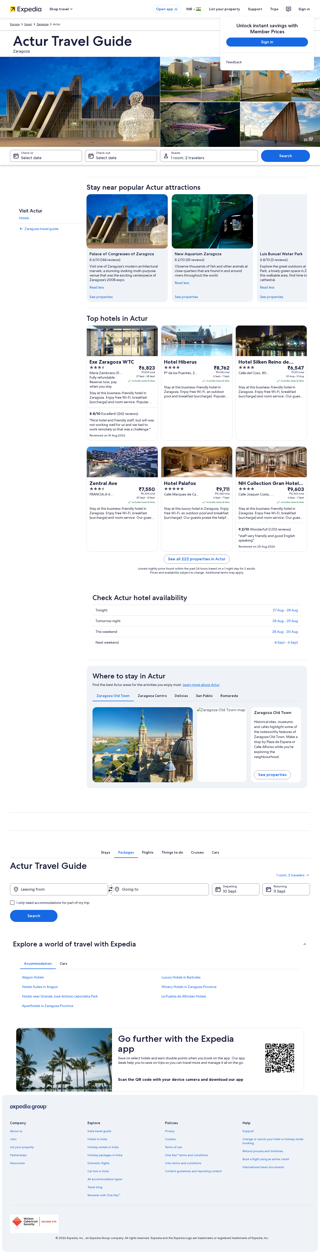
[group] (276, 738)
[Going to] (160, 889)
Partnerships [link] (18, 1155)
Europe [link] (15, 24)
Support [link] (248, 1131)
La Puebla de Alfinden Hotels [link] (184, 996)
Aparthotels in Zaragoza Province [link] (47, 1005)
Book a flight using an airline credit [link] (265, 1159)
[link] (267, 62)
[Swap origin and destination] (110, 889)
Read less (97, 287)
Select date (31, 157)
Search (285, 155)
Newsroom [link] (17, 1163)
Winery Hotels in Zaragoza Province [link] (189, 986)
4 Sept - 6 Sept (286, 642)
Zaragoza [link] (42, 24)
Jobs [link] (13, 1139)
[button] (160, 944)
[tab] (113, 695)
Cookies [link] (170, 1139)
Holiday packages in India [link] (105, 1155)
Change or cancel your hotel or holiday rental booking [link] (272, 1141)
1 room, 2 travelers (187, 157)
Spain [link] (28, 24)
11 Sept (280, 891)
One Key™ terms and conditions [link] (186, 1155)
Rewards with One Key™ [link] (104, 1195)
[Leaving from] (59, 889)
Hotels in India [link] (97, 1139)
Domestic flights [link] (99, 1163)
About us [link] (16, 1131)
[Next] (307, 248)
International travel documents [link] (263, 1167)
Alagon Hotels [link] (33, 977)
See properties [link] (101, 297)
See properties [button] (272, 774)
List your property (224, 9)
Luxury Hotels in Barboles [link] (181, 977)
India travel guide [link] (99, 1131)
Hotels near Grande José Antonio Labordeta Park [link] (60, 996)
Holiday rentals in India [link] (103, 1147)
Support (255, 9)
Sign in (304, 9)
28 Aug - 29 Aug (285, 621)
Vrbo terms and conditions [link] (183, 1163)
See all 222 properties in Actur (197, 559)
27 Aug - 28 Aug (285, 610)
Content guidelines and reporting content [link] (193, 1171)
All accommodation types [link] (105, 1179)
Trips (274, 9)
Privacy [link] (169, 1131)
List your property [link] (22, 1147)
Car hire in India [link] (98, 1171)
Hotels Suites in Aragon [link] (40, 986)
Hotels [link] (24, 218)
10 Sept (229, 891)
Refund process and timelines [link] (262, 1151)
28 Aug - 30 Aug (285, 631)
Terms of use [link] (173, 1147)
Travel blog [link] (95, 1187)
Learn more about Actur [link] (201, 684)
